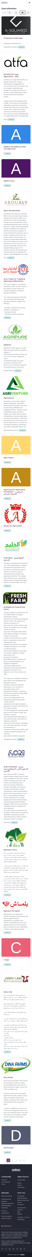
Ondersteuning (6, 1199)
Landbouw (21, 47)
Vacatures (20, 1204)
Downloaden (21, 1180)
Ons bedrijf (20, 1196)
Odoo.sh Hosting (6, 1196)
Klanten (19, 1214)
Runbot (19, 1185)
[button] (29, 2)
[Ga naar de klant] (16, 25)
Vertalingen (21, 1187)
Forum (3, 1184)
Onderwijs (4, 1207)
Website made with (14, 1254)
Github (19, 1183)
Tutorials (4, 1180)
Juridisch (20, 1217)
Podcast (19, 1210)
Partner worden (6, 1218)
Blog (18, 1212)
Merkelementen (22, 1198)
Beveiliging (20, 1219)
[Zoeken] (10, 12)
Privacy (27, 1217)
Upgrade (4, 1201)
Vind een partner (6, 1216)
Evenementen (21, 1207)
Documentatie (5, 1182)
